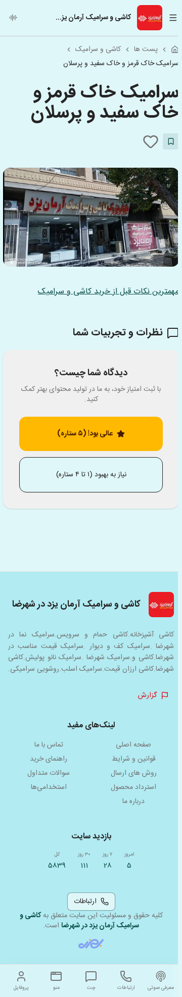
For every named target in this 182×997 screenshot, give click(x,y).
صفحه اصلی (133, 745)
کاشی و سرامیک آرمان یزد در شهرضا (80, 921)
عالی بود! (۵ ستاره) (85, 434)
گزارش (147, 695)
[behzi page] (91, 944)
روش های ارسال (134, 773)
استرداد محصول (133, 787)
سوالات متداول (48, 773)
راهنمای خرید (48, 759)
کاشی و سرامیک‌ (98, 49)
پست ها (146, 49)
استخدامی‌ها (49, 787)
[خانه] (175, 49)
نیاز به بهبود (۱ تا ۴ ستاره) (91, 475)
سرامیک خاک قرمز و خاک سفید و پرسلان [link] (121, 64)
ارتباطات (85, 901)
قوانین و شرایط (134, 759)
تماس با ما (48, 745)
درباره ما (133, 801)
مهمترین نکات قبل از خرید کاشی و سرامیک (108, 291)
